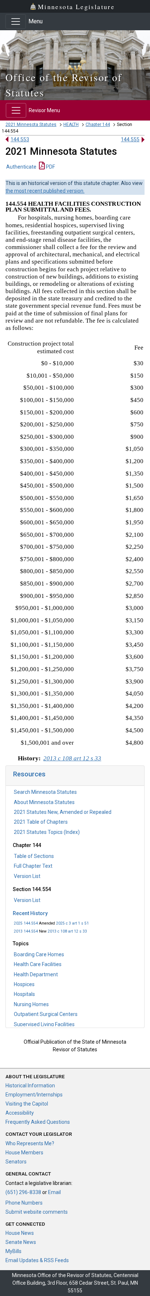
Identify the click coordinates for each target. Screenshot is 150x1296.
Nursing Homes (31, 1004)
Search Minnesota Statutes (45, 792)
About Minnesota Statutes (44, 802)
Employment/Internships (34, 1095)
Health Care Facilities (38, 964)
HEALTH (71, 124)
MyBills (13, 1251)
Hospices (24, 984)
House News (19, 1233)
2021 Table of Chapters (41, 822)
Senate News (20, 1242)
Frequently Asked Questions (37, 1122)
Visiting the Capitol (26, 1104)
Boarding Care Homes (39, 954)
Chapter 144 (98, 124)
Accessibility (19, 1113)
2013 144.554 (26, 931)
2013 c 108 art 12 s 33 (67, 931)
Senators (16, 1162)
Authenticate (21, 167)
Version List (27, 876)
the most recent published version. (44, 191)
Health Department (36, 974)
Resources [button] (29, 774)
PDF (50, 167)
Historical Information (30, 1085)
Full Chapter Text (33, 866)
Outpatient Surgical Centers (46, 1014)
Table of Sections (34, 856)
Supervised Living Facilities (44, 1024)
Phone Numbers (24, 1203)
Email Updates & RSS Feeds (37, 1260)
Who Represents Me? (29, 1143)
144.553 (20, 139)
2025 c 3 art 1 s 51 (72, 923)
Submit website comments (36, 1212)
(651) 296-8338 (23, 1192)
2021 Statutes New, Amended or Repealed (62, 812)
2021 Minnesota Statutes (30, 124)
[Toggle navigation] (15, 21)
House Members (24, 1152)
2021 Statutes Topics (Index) (47, 832)
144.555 (130, 139)
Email (54, 1192)
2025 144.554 (26, 923)
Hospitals (24, 994)
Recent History (30, 913)
